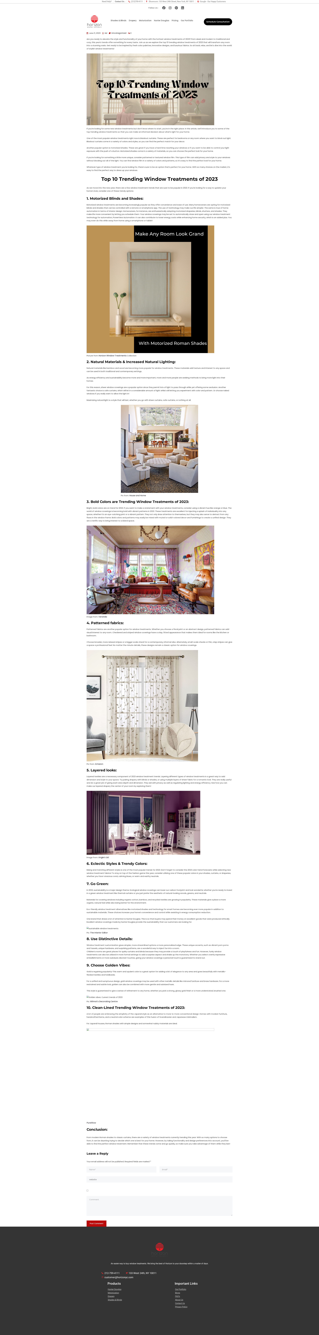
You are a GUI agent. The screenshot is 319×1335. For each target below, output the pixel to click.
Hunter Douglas (161, 20)
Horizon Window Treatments (112, 355)
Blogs (177, 1293)
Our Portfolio (187, 20)
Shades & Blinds (118, 20)
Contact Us (180, 1303)
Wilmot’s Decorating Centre (104, 1001)
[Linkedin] (182, 8)
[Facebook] (164, 8)
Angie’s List (103, 857)
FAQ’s (177, 1296)
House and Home (137, 495)
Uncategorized (118, 33)
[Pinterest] (176, 8)
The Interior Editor (99, 932)
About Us (179, 1300)
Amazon (99, 764)
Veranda (102, 616)
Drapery (133, 20)
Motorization (145, 20)
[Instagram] (170, 8)
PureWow (91, 1122)
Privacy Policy (181, 1307)
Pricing (175, 20)
